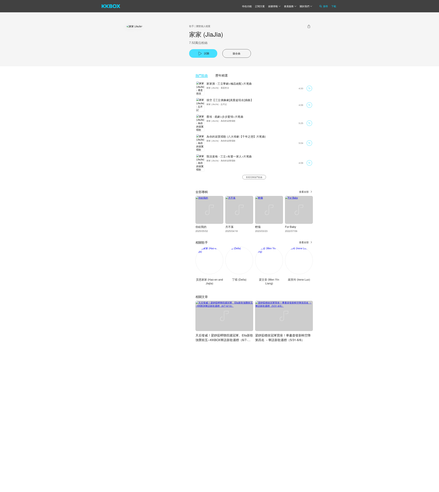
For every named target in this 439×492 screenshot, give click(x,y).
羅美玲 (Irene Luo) (299, 279)
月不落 (229, 227)
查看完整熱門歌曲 (254, 177)
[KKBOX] (111, 6)
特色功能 (247, 6)
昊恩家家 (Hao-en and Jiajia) (209, 281)
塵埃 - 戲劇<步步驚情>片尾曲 (224, 117)
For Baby (290, 227)
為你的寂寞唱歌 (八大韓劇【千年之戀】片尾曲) (236, 136)
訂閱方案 (260, 6)
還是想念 (225, 87)
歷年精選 (221, 75)
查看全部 (304, 191)
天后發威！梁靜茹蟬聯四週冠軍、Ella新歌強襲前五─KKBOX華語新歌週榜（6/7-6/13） (224, 340)
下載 (333, 6)
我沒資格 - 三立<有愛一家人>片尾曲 (229, 156)
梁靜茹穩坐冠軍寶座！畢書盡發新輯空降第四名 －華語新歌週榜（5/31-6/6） (283, 337)
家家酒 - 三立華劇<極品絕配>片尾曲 (229, 83)
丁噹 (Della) (239, 279)
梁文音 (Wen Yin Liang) (269, 281)
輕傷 (258, 227)
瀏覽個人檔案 (203, 26)
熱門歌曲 (201, 75)
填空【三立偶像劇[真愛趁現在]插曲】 (229, 100)
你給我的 (200, 227)
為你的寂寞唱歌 (228, 120)
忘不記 (224, 104)
